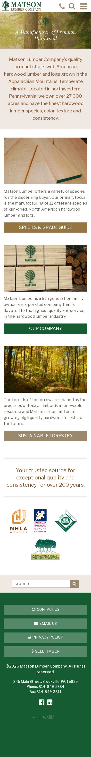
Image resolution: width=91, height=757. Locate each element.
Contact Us (47, 609)
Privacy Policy (47, 637)
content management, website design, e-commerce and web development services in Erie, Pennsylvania (45, 717)
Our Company (45, 328)
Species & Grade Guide (45, 227)
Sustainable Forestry (45, 435)
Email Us (48, 623)
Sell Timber (46, 651)
